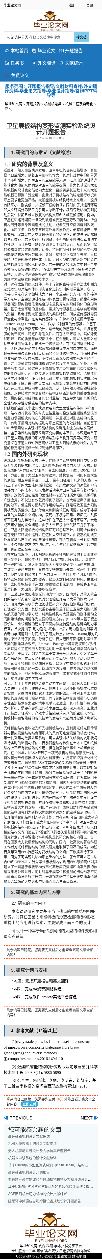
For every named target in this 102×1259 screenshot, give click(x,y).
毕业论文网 (13, 103)
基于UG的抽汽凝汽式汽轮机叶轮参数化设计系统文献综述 (52, 1186)
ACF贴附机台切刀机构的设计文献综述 (37, 1193)
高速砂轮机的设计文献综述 (29, 1136)
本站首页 (16, 50)
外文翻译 (43, 62)
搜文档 (81, 36)
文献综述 (71, 62)
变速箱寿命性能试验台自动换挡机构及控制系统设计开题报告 (55, 1179)
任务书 (14, 62)
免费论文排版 (17, 76)
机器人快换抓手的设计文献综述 (32, 1143)
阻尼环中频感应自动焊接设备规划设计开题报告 (44, 1200)
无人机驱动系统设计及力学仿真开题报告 (39, 1150)
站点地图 (79, 1256)
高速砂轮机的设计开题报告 (29, 1172)
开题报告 (71, 50)
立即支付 (29, 1104)
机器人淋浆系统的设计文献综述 (32, 1157)
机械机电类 (52, 103)
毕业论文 (43, 50)
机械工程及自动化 (79, 103)
